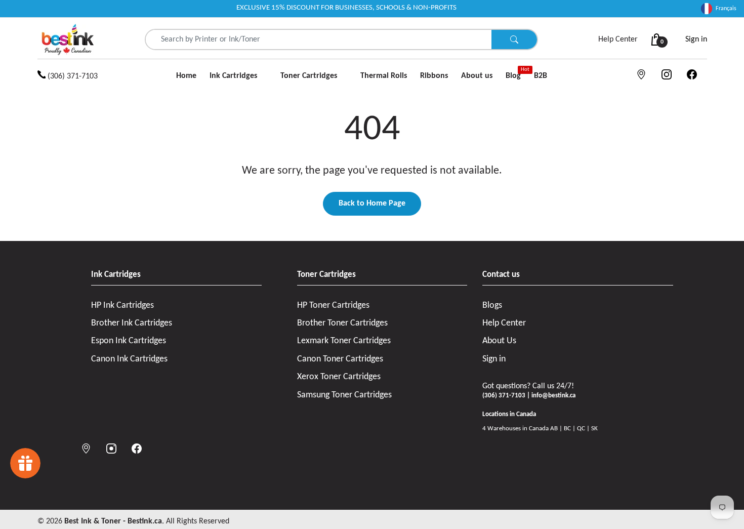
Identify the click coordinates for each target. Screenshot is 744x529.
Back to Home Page (372, 203)
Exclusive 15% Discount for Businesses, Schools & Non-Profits (346, 8)
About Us (499, 341)
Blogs (492, 305)
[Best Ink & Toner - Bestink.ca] (67, 39)
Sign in (696, 39)
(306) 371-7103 (72, 76)
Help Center (618, 39)
